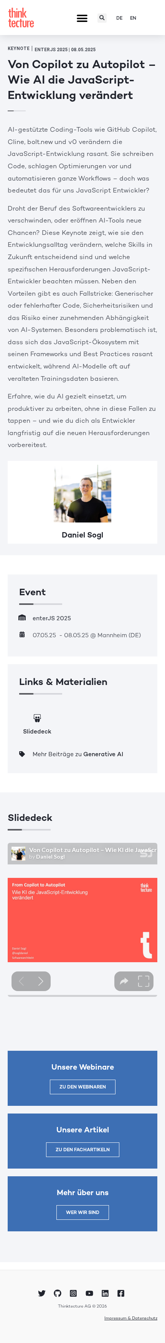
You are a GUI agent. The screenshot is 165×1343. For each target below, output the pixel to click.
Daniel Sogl (82, 535)
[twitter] (42, 1293)
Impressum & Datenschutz (130, 1318)
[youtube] (90, 1293)
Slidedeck (37, 731)
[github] (58, 1293)
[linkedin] (106, 1293)
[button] (82, 18)
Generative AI (103, 754)
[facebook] (122, 1293)
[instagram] (74, 1293)
